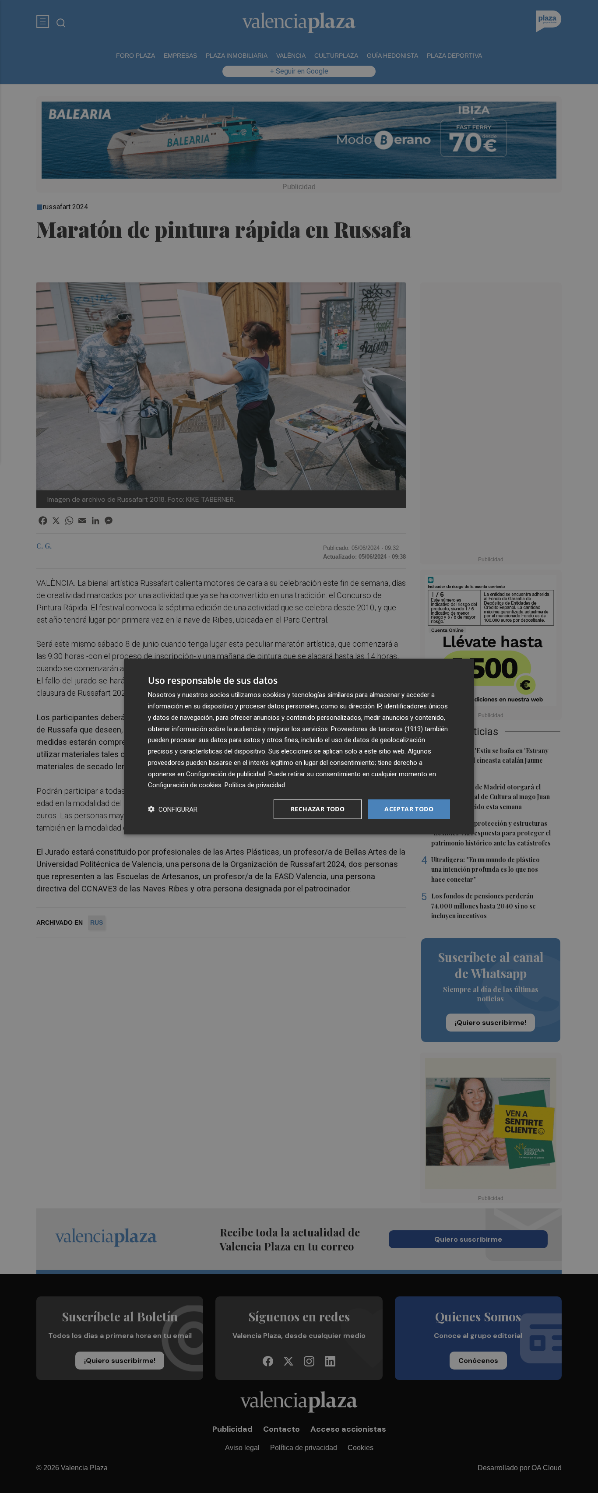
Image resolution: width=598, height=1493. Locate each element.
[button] (172, 809)
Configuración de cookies (185, 785)
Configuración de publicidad (225, 774)
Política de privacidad (255, 785)
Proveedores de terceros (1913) (377, 728)
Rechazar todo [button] (318, 809)
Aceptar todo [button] (408, 809)
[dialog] (299, 747)
